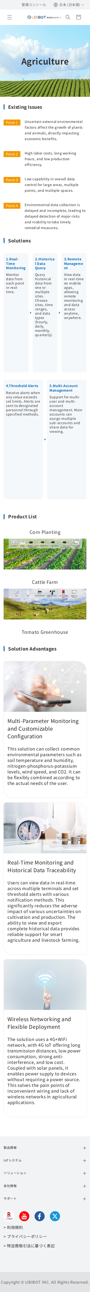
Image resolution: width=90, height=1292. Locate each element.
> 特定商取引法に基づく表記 (29, 1245)
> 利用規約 (13, 1227)
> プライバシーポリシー (25, 1236)
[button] (9, 17)
